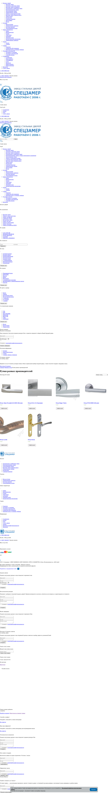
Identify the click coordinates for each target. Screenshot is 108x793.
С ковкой (5, 300)
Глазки (7, 33)
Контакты (5, 67)
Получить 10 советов (5, 366)
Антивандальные (7, 253)
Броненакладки (10, 32)
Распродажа (9, 17)
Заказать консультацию (6, 77)
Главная (2, 367)
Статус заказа (6, 68)
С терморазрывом (7, 260)
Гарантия (8, 47)
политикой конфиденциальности (14, 343)
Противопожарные (7, 261)
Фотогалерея (9, 167)
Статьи (4, 353)
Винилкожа (6, 278)
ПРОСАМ (5, 315)
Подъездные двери (7, 220)
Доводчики (9, 35)
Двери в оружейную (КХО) (10, 225)
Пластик (5, 282)
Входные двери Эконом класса (13, 15)
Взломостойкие (7, 255)
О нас (7, 61)
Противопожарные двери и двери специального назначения (21, 155)
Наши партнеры (10, 65)
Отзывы (5, 350)
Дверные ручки (10, 37)
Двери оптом (9, 16)
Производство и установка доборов (15, 49)
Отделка (5, 23)
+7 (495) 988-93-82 (4, 70)
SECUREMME (6, 313)
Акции (4, 41)
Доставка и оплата (7, 196)
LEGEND (5, 236)
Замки (7, 31)
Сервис (5, 45)
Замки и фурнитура (8, 29)
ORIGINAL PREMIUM (8, 238)
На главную (3, 722)
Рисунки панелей (10, 27)
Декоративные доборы (11, 12)
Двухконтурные (7, 257)
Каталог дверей (7, 3)
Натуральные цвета (8, 295)
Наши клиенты (9, 64)
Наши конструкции (8, 352)
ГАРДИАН (5, 319)
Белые (4, 292)
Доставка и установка (11, 52)
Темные (5, 294)
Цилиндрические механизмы (13, 39)
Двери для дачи (7, 221)
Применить (3, 246)
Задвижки (8, 36)
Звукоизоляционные (8, 256)
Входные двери (10, 4)
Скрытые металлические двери (14, 159)
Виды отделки (9, 24)
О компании (6, 56)
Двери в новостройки (8, 222)
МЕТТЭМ (5, 316)
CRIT (4, 317)
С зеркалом (6, 298)
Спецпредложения (10, 19)
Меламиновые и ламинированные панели (13, 281)
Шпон (4, 277)
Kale (4, 312)
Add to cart (4, 408)
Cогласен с (13, 584)
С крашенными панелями (9, 280)
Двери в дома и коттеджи (9, 216)
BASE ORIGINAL (7, 235)
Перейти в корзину (5, 713)
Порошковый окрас (8, 273)
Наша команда (9, 59)
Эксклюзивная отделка (11, 28)
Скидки (8, 44)
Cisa (4, 311)
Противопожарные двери (12, 9)
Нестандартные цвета (8, 296)
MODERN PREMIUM (8, 234)
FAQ (4, 112)
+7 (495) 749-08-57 (4, 75)
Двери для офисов (7, 217)
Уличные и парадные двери (13, 5)
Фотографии (9, 20)
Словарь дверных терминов (10, 354)
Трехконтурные (7, 259)
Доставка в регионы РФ (9, 51)
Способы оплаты (10, 55)
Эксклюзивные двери (11, 11)
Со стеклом (6, 299)
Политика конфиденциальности (11, 525)
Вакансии (8, 63)
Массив (5, 276)
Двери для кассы (7, 224)
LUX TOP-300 (6, 232)
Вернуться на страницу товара (17, 713)
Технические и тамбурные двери (14, 8)
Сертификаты (9, 60)
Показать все (3, 265)
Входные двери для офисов (13, 7)
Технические (6, 263)
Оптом (4, 111)
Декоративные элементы (12, 25)
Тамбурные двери (7, 218)
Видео (7, 21)
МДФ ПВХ (6, 274)
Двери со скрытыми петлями (13, 13)
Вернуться (2, 664)
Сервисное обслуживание (12, 48)
